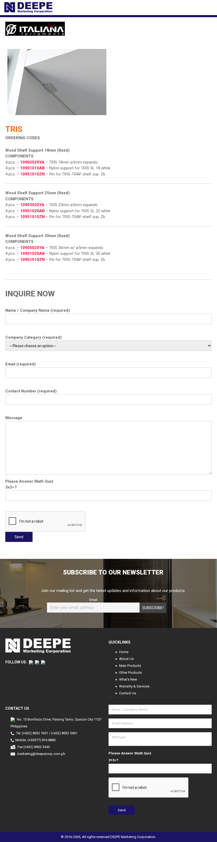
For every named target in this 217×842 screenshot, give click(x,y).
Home (123, 652)
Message (13, 417)
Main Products (130, 666)
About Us (126, 659)
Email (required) (20, 364)
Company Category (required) (33, 337)
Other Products (130, 672)
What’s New (128, 679)
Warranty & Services (134, 686)
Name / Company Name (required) (37, 310)
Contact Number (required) (31, 391)
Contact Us (127, 693)
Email (93, 599)
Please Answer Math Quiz (29, 481)
